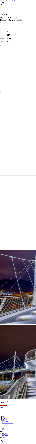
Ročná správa (4, 420)
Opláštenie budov (4, 429)
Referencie (3, 439)
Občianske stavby (4, 426)
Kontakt (3, 4)
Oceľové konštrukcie (5, 428)
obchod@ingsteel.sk (5, 434)
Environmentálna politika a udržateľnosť (7, 423)
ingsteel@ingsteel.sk (5, 435)
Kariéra (3, 3)
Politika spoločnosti (5, 419)
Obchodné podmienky (5, 421)
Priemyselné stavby (4, 427)
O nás (3, 2)
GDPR (3, 422)
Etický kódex (4, 418)
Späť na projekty (5, 14)
